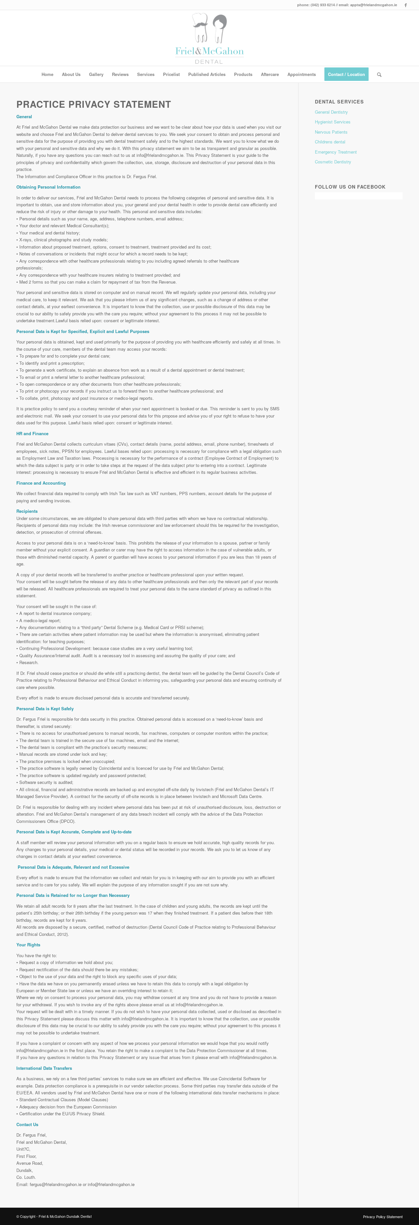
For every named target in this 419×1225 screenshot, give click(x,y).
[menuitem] (47, 74)
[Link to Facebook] (405, 5)
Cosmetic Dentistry (333, 161)
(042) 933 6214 (323, 4)
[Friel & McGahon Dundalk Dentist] (209, 38)
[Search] (377, 74)
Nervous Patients (331, 132)
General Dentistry (331, 112)
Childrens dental (330, 142)
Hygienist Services (333, 122)
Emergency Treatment (336, 152)
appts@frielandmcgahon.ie (373, 4)
